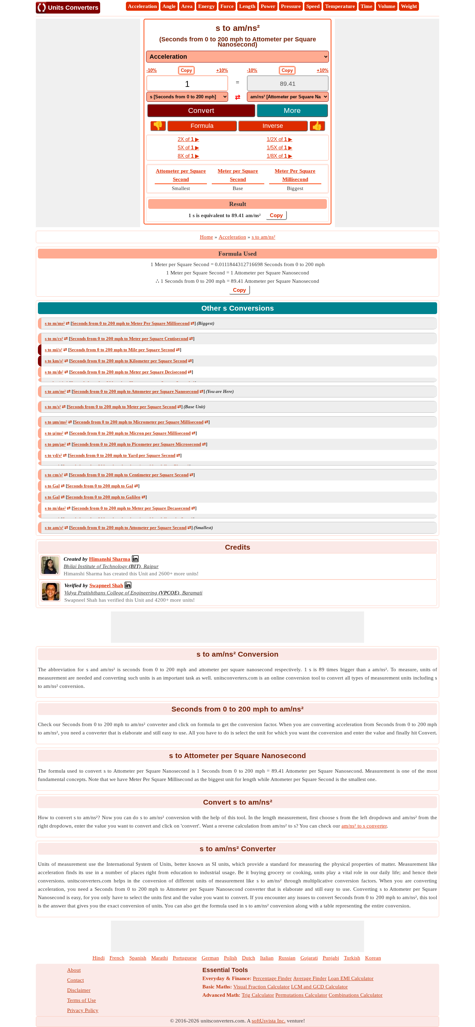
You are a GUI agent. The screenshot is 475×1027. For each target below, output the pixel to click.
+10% (222, 70)
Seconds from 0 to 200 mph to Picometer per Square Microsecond (137, 444)
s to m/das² (55, 508)
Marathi (159, 958)
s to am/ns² (55, 391)
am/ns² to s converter (364, 826)
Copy (186, 70)
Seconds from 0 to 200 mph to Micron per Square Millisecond (131, 433)
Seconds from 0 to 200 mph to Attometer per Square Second (128, 527)
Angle (169, 6)
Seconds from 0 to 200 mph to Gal (100, 485)
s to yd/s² (53, 455)
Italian (267, 958)
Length (247, 6)
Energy (206, 6)
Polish (230, 958)
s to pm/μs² (55, 444)
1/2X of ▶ (279, 139)
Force (227, 6)
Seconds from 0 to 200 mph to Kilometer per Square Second (129, 360)
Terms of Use (81, 1000)
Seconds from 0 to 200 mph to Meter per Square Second (122, 406)
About (74, 970)
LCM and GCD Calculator (319, 986)
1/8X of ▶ (279, 156)
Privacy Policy (82, 1010)
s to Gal (52, 485)
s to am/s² (54, 527)
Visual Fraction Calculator (261, 986)
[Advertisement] (88, 123)
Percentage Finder (272, 978)
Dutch (248, 958)
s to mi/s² (53, 349)
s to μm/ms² (56, 422)
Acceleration (142, 6)
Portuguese (185, 958)
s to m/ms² (55, 323)
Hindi (98, 958)
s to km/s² (54, 360)
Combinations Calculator (356, 995)
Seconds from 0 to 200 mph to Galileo (103, 497)
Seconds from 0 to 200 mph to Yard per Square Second (122, 455)
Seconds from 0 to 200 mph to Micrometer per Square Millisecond (138, 422)
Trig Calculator (258, 995)
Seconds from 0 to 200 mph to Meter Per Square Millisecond (131, 323)
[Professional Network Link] (135, 559)
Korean (373, 958)
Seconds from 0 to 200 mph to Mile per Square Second (122, 349)
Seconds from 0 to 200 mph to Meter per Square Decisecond (129, 372)
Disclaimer (78, 990)
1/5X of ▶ (279, 147)
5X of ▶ (188, 147)
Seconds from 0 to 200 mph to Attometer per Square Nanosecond (136, 391)
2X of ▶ (188, 139)
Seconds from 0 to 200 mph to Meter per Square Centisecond (129, 338)
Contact (75, 980)
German (210, 958)
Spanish (137, 958)
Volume (386, 6)
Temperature (340, 6)
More (292, 110)
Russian (287, 958)
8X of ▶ (188, 156)
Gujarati (309, 958)
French (117, 958)
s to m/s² (53, 406)
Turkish (352, 958)
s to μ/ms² (54, 433)
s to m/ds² (54, 372)
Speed (313, 6)
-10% (151, 70)
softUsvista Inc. (268, 1021)
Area (187, 6)
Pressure (291, 6)
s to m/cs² (54, 338)
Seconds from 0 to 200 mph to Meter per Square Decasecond (131, 508)
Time (366, 6)
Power (268, 6)
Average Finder (310, 978)
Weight (409, 6)
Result (237, 203)
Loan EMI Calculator (350, 978)
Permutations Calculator (301, 995)
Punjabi (331, 958)
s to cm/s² (54, 474)
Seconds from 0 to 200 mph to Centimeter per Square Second (129, 474)
